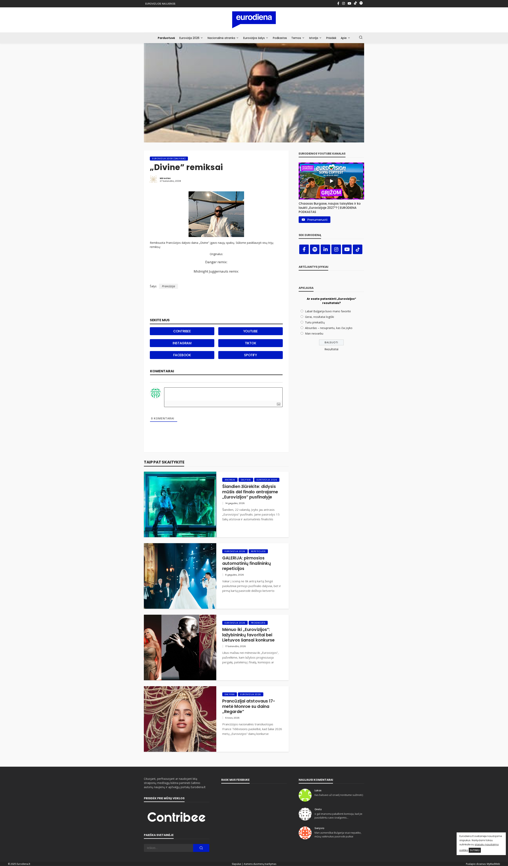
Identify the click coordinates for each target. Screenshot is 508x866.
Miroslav (165, 178)
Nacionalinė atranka (221, 38)
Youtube (250, 331)
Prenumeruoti (317, 220)
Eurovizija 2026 (189, 38)
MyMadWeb (493, 864)
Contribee (182, 331)
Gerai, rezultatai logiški (319, 317)
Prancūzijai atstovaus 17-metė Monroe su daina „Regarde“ (248, 706)
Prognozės (258, 622)
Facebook (182, 355)
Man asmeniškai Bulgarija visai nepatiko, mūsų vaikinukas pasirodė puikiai (338, 834)
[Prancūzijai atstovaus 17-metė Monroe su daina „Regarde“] (180, 719)
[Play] (331, 181)
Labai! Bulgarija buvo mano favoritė (328, 311)
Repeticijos (258, 551)
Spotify (250, 355)
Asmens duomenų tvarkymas (260, 864)
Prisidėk (331, 38)
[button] (331, 206)
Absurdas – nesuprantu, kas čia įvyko (328, 328)
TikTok (250, 343)
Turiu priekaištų (315, 322)
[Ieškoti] (360, 37)
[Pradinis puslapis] (254, 19)
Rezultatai (331, 349)
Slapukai (236, 864)
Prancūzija (168, 286)
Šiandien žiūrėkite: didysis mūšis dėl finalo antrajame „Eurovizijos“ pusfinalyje (250, 492)
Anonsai (230, 479)
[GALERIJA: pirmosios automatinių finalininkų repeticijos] (180, 576)
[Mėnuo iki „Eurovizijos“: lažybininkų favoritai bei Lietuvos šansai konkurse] (180, 647)
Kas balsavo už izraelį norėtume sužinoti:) (339, 795)
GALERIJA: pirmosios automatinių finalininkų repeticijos (246, 563)
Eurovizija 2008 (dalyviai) (169, 158)
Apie (344, 38)
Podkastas (280, 38)
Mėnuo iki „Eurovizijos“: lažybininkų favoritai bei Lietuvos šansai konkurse (248, 635)
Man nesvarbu (314, 333)
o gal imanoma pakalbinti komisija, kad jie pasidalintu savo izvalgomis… (338, 815)
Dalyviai (246, 479)
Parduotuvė (166, 38)
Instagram (182, 343)
